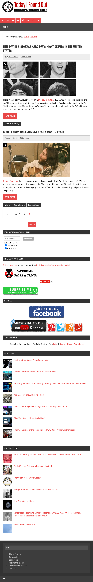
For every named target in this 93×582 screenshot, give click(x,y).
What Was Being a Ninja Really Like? (29, 418)
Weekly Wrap (11, 248)
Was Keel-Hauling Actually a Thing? (29, 395)
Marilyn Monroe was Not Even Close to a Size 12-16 (36, 489)
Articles (7, 205)
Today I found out (11, 181)
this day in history (46, 100)
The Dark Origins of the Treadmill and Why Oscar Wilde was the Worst (44, 430)
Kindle (62, 344)
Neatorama (13, 560)
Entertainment (19, 205)
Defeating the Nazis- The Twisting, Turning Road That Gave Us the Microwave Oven (50, 383)
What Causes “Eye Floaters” (25, 524)
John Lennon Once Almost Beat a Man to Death (34, 132)
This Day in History (12, 124)
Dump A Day (13, 557)
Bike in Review (14, 554)
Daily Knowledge (12, 245)
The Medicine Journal (17, 566)
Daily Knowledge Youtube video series (53, 265)
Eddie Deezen (26, 57)
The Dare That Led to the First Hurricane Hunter (35, 372)
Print (55, 344)
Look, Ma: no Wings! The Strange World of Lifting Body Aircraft (41, 406)
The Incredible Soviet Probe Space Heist (31, 360)
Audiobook (79, 344)
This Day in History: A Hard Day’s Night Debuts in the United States (42, 49)
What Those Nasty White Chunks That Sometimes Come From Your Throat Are (47, 454)
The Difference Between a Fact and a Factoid (33, 466)
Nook (69, 344)
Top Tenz (12, 569)
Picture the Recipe (16, 563)
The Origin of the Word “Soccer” (27, 478)
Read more (10, 116)
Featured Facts (33, 205)
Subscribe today (10, 265)
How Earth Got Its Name (24, 501)
